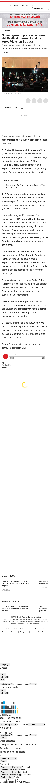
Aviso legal (7, 629)
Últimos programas (21, 684)
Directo (33, 684)
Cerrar (3, 738)
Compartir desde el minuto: (14, 782)
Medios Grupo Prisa (25, 648)
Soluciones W (35, 632)
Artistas (5, 367)
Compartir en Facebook (11, 767)
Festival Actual (8, 365)
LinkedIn (39, 100)
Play (3, 679)
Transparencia (24, 632)
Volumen (4, 677)
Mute (3, 674)
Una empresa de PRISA (25, 642)
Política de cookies (40, 629)
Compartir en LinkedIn (10, 772)
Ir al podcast (22, 724)
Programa (24, 5)
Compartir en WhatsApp (11, 775)
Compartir (33, 724)
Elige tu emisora (39, 8)
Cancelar (12, 758)
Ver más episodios (9, 724)
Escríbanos (25, 635)
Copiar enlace (7, 777)
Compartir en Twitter (9, 770)
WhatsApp (45, 100)
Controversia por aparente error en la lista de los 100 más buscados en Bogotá (17, 583)
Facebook (28, 100)
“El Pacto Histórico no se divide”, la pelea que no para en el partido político (17, 608)
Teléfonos (45, 632)
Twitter (34, 100)
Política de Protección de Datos (23, 629)
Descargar (4, 780)
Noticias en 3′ (6, 684)
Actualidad (7, 31)
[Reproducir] (5, 356)
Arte (3, 363)
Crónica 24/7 (5, 715)
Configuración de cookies (9, 632)
